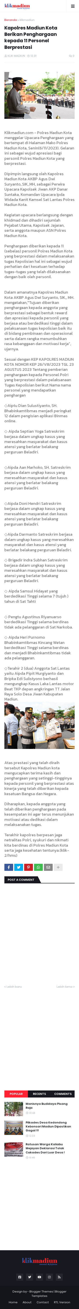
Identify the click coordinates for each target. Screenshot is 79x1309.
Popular (16, 1094)
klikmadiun (27, 20)
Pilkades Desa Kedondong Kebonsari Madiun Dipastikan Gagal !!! (48, 1127)
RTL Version (62, 1302)
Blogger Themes (41, 1291)
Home (13, 1302)
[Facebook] (8, 867)
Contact (43, 1302)
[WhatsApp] (38, 867)
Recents (39, 1094)
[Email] (48, 867)
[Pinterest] (28, 867)
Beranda (10, 20)
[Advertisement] (39, 1034)
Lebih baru (14, 987)
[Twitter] (18, 867)
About (27, 1302)
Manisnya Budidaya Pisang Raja (47, 1106)
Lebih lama (64, 987)
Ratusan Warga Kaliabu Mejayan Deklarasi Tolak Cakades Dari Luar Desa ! (45, 1148)
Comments (63, 1094)
